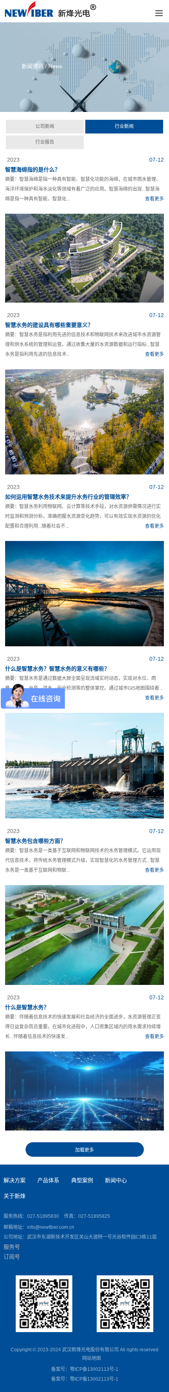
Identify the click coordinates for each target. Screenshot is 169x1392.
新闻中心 (116, 1180)
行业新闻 (124, 126)
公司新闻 (44, 126)
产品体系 (48, 1180)
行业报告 (44, 142)
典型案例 (82, 1180)
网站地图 (91, 1358)
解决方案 (15, 1180)
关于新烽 (15, 1196)
